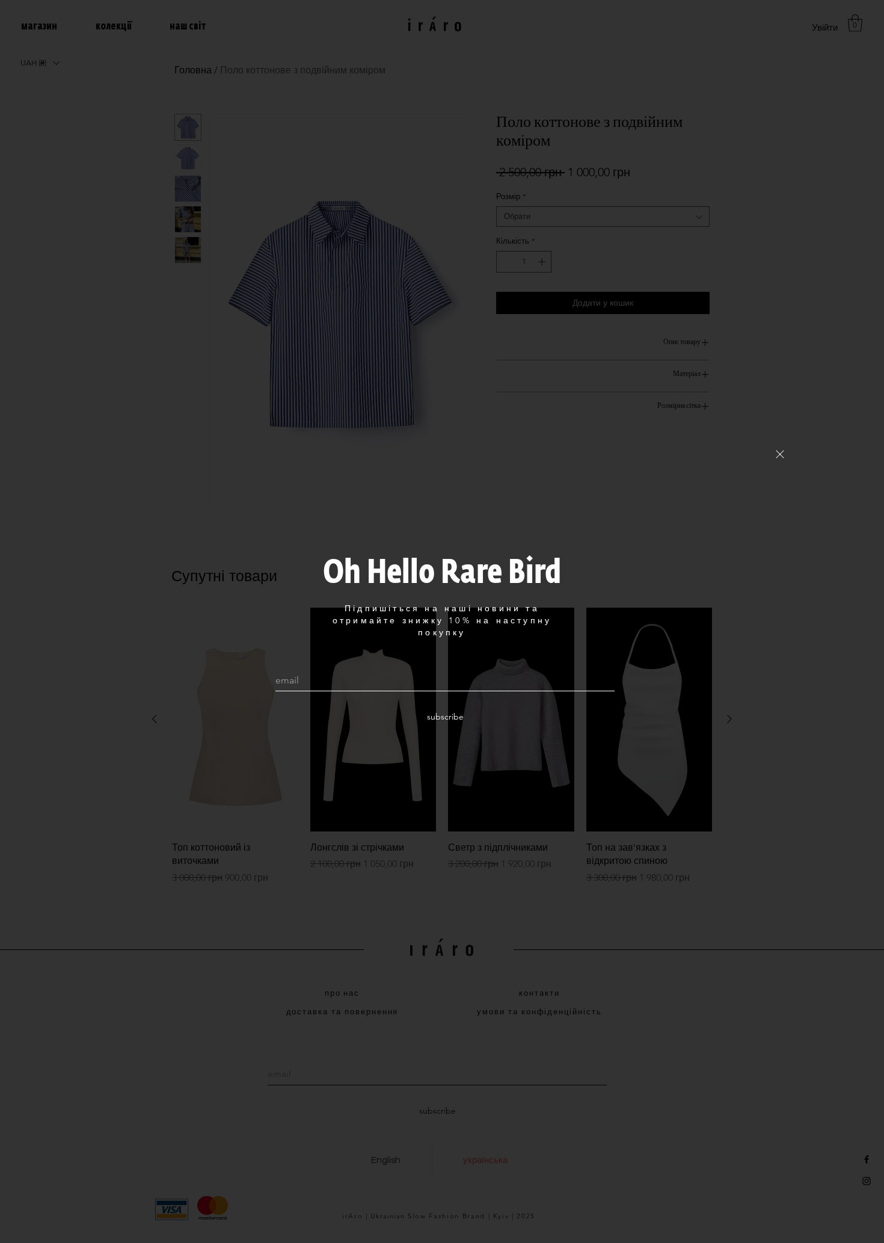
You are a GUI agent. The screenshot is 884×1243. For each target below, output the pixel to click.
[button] (780, 454)
